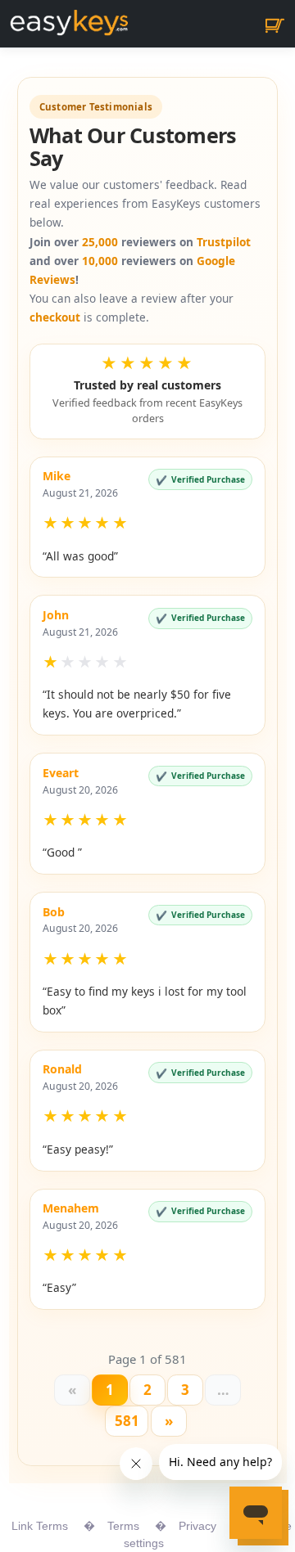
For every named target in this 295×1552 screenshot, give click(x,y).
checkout (55, 317)
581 (127, 1420)
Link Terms (39, 1525)
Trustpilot (224, 242)
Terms (123, 1525)
